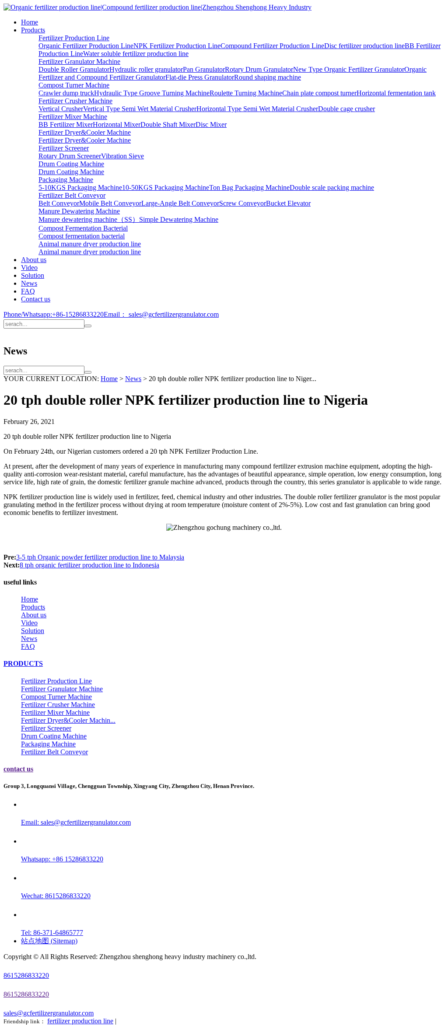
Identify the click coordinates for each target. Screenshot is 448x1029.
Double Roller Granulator (73, 69)
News (29, 283)
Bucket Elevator (288, 203)
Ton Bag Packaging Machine (249, 187)
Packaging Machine (65, 179)
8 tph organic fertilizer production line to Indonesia (89, 565)
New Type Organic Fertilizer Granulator (348, 69)
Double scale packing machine (332, 187)
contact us (18, 769)
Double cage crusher (346, 108)
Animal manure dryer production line (89, 244)
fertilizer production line (80, 1021)
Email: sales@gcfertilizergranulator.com (76, 822)
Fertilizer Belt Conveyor (71, 195)
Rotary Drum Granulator (259, 69)
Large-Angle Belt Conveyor (180, 203)
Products (33, 30)
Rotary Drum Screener (69, 156)
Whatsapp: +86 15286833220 (62, 859)
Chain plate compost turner (319, 93)
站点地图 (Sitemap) (49, 941)
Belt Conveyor (58, 203)
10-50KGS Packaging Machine (165, 187)
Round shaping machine (267, 77)
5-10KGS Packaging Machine (80, 187)
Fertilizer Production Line (73, 38)
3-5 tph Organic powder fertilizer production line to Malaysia (100, 557)
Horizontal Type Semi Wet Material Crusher (257, 108)
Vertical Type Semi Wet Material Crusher (139, 108)
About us (33, 259)
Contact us (35, 299)
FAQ (28, 291)
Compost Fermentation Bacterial (83, 228)
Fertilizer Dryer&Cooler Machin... (68, 720)
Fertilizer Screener (63, 148)
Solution (32, 275)
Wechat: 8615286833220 (56, 896)
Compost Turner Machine (73, 85)
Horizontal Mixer (116, 124)
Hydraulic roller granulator (146, 69)
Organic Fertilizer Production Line (85, 45)
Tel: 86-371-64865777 (52, 932)
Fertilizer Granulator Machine (79, 61)
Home (29, 22)
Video (29, 267)
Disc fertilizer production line (364, 45)
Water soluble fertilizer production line (136, 53)
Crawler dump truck (66, 93)
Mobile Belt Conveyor (110, 203)
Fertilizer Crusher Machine (75, 101)
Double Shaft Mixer (168, 124)
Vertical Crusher (60, 108)
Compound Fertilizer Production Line (272, 45)
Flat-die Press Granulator (199, 77)
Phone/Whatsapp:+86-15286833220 (54, 314)
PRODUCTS (23, 663)
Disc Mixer (211, 124)
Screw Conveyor (242, 203)
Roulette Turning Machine (246, 93)
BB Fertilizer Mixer (65, 124)
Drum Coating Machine (71, 164)
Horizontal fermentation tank (396, 93)
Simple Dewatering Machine (178, 219)
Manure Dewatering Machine (79, 211)
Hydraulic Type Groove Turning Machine (152, 93)
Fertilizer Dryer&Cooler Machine (84, 132)
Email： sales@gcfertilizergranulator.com (161, 314)
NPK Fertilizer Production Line (176, 45)
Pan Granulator (204, 69)
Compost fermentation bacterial (81, 236)
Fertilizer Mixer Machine (72, 116)
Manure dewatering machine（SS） (88, 219)
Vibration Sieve (122, 156)
